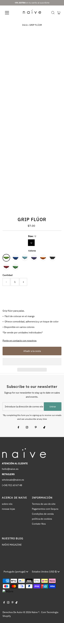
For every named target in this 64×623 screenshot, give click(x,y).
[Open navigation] (9, 12)
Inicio (25, 24)
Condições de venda (43, 513)
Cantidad (7, 275)
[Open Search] (52, 12)
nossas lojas (8, 508)
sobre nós (7, 503)
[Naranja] (43, 258)
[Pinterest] (36, 428)
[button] (32, 361)
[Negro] (52, 258)
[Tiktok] (44, 428)
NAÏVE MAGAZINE (12, 544)
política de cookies (42, 518)
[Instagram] (27, 428)
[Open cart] (58, 13)
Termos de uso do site (43, 503)
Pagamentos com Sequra (45, 508)
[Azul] (15, 258)
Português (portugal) (15, 571)
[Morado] (34, 258)
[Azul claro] (25, 258)
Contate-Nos (39, 523)
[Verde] (15, 267)
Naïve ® (35, 612)
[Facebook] (18, 428)
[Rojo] (6, 267)
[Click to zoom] (56, 41)
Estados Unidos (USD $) (45, 571)
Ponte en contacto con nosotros (20, 341)
